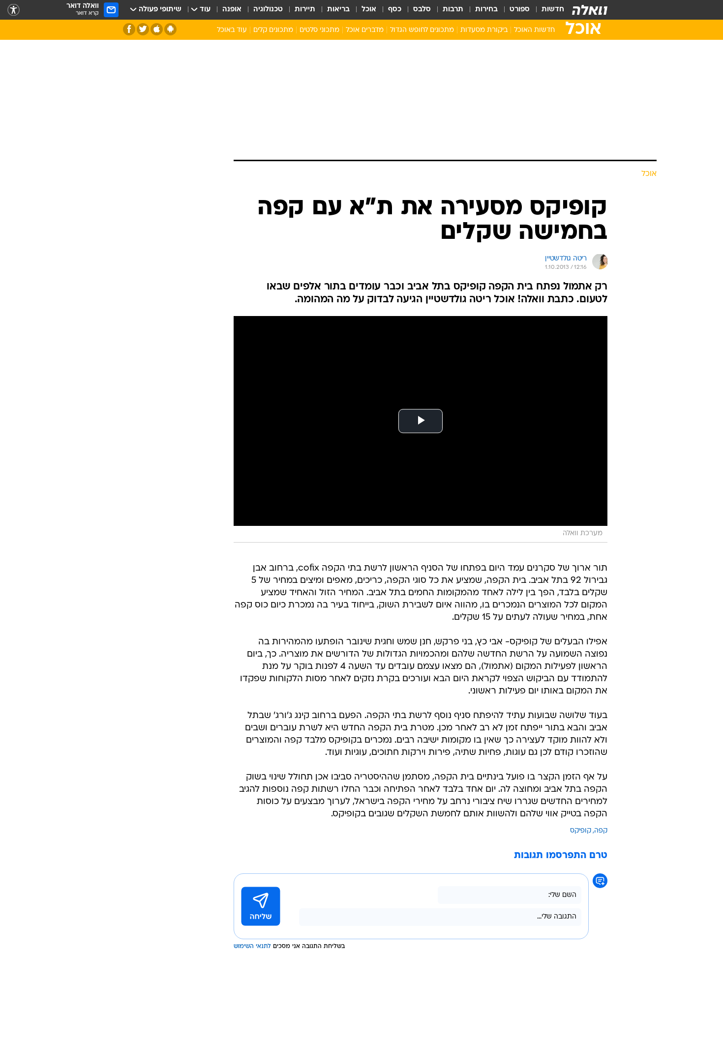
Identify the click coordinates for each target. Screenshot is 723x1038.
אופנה (231, 9)
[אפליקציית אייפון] (157, 29)
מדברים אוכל (365, 30)
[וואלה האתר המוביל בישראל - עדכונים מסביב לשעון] (589, 10)
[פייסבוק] (129, 29)
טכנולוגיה (268, 9)
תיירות (305, 9)
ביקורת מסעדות (484, 30)
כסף (394, 9)
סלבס (422, 9)
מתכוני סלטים (319, 30)
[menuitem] (547, 9)
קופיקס (580, 831)
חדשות (553, 9)
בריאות (338, 9)
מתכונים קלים (273, 30)
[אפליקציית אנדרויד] (170, 29)
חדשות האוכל (534, 30)
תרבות (453, 9)
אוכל (369, 9)
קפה (600, 831)
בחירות (486, 9)
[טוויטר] (143, 29)
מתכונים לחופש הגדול (422, 30)
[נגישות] (13, 10)
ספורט (520, 9)
